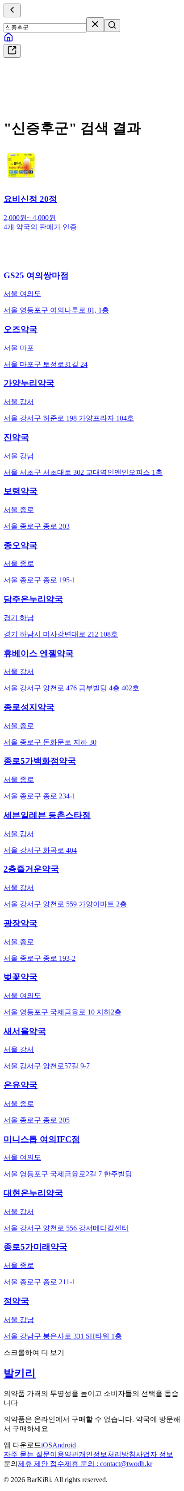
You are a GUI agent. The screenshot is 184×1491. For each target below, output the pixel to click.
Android (64, 1445)
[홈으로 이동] (8, 40)
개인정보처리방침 (107, 1454)
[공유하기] (12, 51)
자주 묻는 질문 (27, 1454)
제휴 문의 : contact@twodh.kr (108, 1463)
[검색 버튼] (112, 25)
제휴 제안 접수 (41, 1463)
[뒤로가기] (12, 10)
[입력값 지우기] (95, 24)
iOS (46, 1445)
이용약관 (64, 1454)
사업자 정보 (154, 1454)
